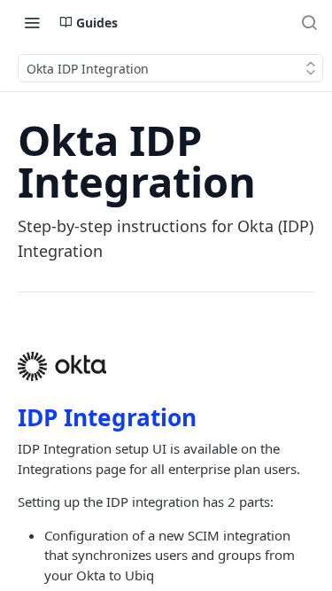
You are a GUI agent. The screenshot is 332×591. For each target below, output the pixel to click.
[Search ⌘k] (309, 22)
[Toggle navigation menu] (32, 22)
